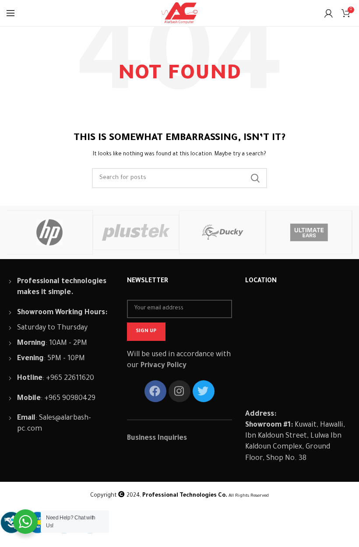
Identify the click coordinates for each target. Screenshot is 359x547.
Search (255, 178)
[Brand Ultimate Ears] (309, 232)
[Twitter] (204, 391)
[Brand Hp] (49, 232)
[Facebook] (155, 391)
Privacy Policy (164, 366)
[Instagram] (179, 391)
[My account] (328, 13)
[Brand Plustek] (136, 232)
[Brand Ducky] (222, 232)
